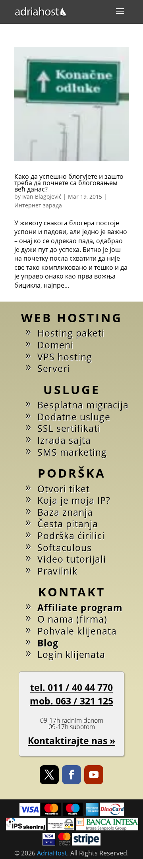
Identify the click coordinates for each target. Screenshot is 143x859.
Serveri (53, 368)
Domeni (55, 345)
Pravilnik (57, 571)
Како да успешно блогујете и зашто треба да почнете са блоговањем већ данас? (69, 182)
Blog (47, 643)
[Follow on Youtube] (93, 774)
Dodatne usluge (73, 416)
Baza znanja (65, 512)
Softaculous (64, 547)
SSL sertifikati (68, 428)
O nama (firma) (72, 619)
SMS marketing (72, 452)
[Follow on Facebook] (71, 774)
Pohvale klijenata (77, 631)
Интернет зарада (38, 205)
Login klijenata (71, 654)
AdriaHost (52, 853)
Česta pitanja (67, 523)
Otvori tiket (63, 488)
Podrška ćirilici (71, 535)
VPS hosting (64, 356)
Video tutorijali (71, 559)
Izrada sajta (64, 440)
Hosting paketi (70, 333)
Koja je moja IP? (73, 500)
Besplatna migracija (83, 405)
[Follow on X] (49, 774)
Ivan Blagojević (42, 196)
